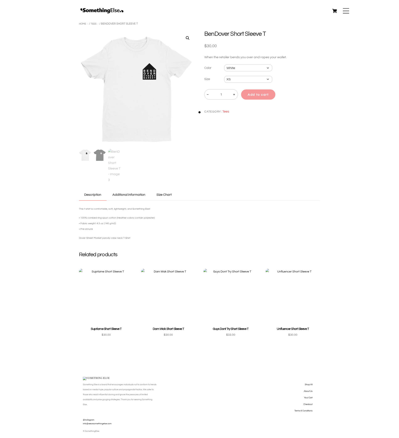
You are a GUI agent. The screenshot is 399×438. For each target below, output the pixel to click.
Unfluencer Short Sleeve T (293, 328)
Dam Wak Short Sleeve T (168, 328)
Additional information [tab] (128, 194)
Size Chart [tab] (164, 194)
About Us (308, 391)
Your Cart (308, 398)
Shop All (309, 385)
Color (207, 67)
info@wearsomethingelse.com (97, 424)
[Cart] (334, 11)
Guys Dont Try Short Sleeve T (230, 328)
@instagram (88, 420)
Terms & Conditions (303, 411)
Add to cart (258, 94)
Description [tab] (92, 194)
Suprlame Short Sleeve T (106, 328)
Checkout (308, 404)
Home (82, 23)
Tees (93, 23)
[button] (187, 38)
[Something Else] (102, 12)
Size (207, 79)
